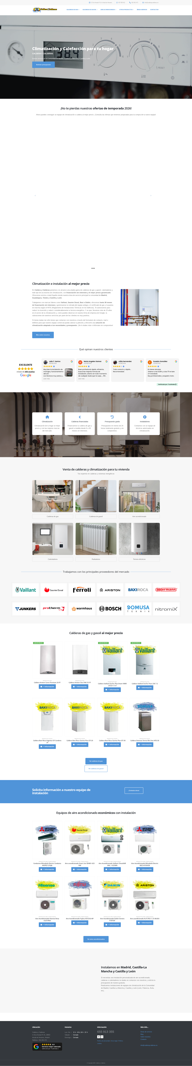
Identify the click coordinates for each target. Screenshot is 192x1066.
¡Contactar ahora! (134, 790)
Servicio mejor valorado (51, 1047)
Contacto (143, 1039)
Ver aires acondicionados (96, 939)
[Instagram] (101, 1036)
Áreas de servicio (146, 1032)
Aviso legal (114, 1041)
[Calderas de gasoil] (96, 496)
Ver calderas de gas (96, 761)
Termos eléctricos (139, 559)
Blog (141, 1034)
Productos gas (47, 680)
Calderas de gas (72, 10)
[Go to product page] (80, 659)
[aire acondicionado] (139, 496)
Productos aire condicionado (47, 861)
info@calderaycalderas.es (149, 1045)
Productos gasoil (47, 738)
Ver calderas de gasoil (96, 768)
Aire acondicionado (107, 10)
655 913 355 (105, 1031)
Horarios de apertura (109, 1013)
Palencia (145, 988)
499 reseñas (30, 372)
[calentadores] (52, 539)
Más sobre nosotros (43, 335)
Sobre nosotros (145, 1037)
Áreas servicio (142, 10)
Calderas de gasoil (89, 10)
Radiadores (96, 559)
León (140, 988)
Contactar (154, 10)
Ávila (152, 988)
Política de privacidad (103, 1041)
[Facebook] (98, 1036)
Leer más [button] (47, 379)
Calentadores (53, 559)
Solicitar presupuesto (43, 64)
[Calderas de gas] (52, 496)
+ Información (48, 687)
